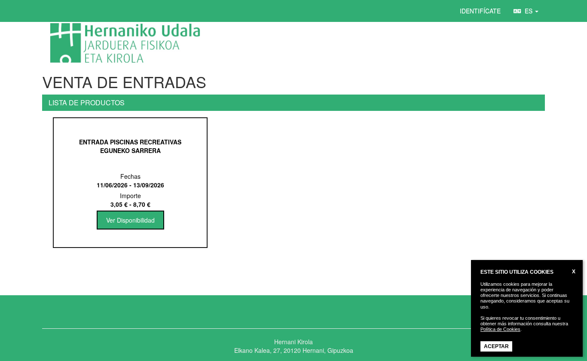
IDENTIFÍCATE (480, 10)
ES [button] (527, 10)
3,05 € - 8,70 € (130, 204)
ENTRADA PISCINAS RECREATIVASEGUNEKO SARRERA (130, 146)
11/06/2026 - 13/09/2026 (130, 184)
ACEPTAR (496, 346)
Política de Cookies (500, 329)
